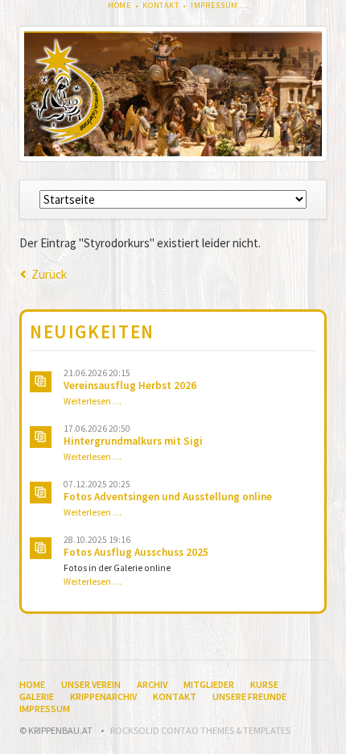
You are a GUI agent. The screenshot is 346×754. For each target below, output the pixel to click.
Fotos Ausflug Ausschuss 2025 (136, 552)
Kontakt (160, 5)
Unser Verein (91, 684)
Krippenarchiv (103, 696)
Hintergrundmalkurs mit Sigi (133, 441)
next (291, 93)
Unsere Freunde (249, 696)
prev (54, 93)
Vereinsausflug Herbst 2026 (130, 385)
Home (119, 5)
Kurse (264, 684)
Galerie (36, 696)
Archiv (152, 684)
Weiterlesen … (93, 401)
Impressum (215, 5)
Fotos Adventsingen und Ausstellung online (168, 496)
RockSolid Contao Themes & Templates (200, 730)
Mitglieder (208, 684)
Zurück (49, 274)
